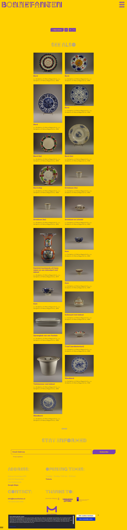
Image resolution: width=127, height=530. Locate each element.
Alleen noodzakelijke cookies (86, 519)
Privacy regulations (18, 456)
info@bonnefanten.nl (16, 499)
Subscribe (104, 452)
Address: (18, 469)
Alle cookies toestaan (86, 516)
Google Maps (13, 485)
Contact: (20, 491)
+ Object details (57, 30)
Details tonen (13, 526)
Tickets (49, 479)
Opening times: (65, 469)
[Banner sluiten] (98, 515)
